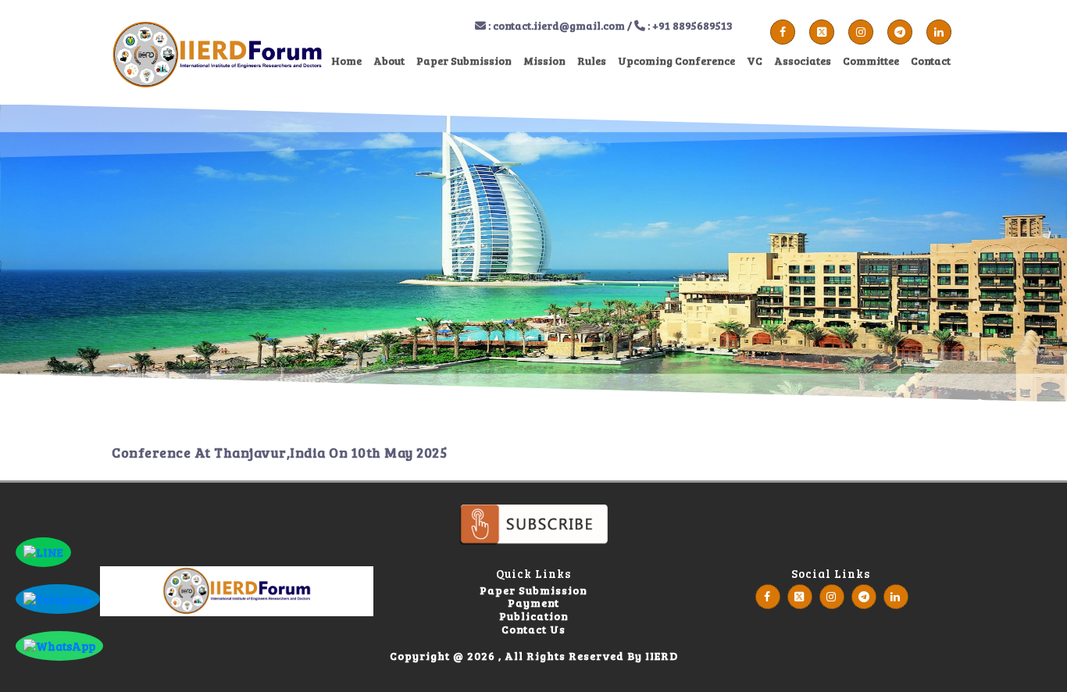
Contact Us (533, 630)
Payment (533, 603)
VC (754, 60)
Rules (591, 60)
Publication (534, 616)
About (389, 60)
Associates (802, 60)
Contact (931, 60)
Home (346, 60)
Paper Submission (464, 60)
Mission (544, 60)
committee (871, 60)
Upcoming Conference (676, 60)
